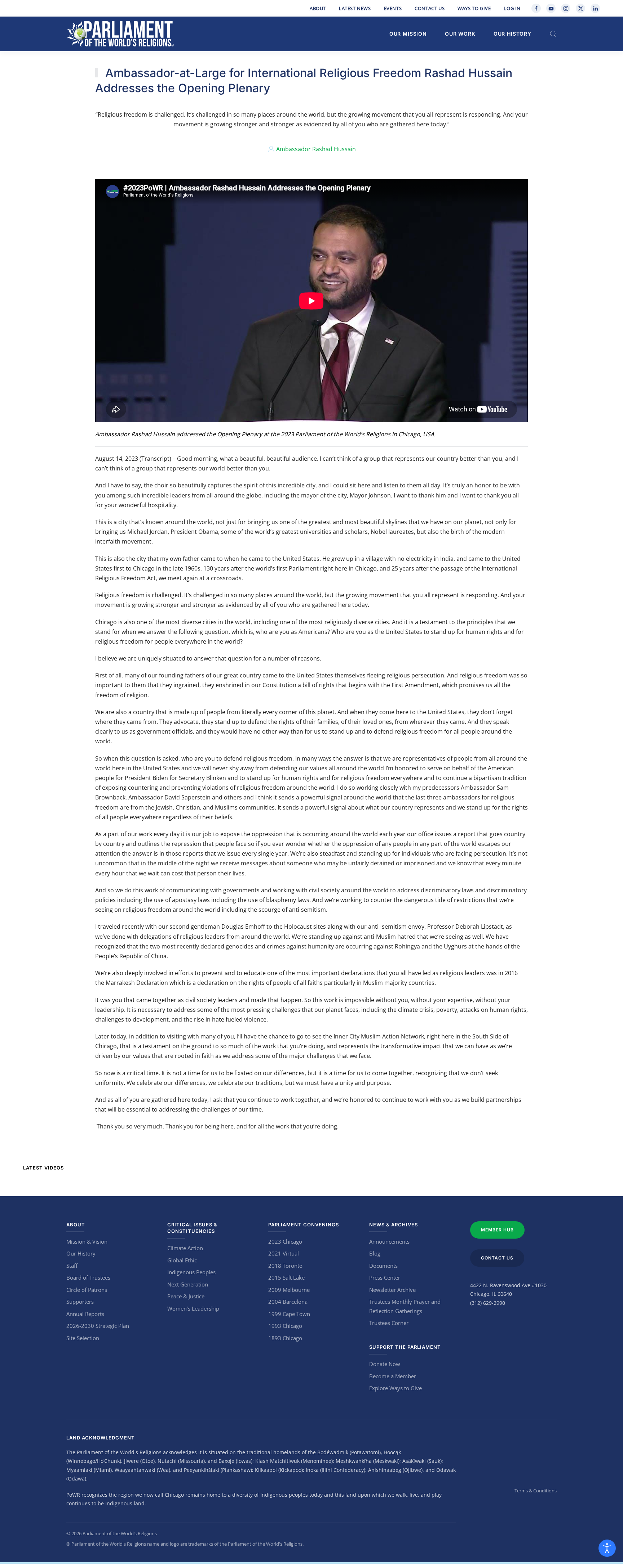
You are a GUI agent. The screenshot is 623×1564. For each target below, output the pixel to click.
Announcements (389, 1241)
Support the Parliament (405, 1347)
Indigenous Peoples (191, 1272)
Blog (374, 1253)
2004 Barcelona (288, 1301)
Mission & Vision (86, 1241)
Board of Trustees (88, 1277)
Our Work (460, 34)
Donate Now (384, 1363)
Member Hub (497, 1229)
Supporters (80, 1301)
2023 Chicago (285, 1241)
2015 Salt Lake (286, 1277)
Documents (383, 1265)
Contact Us (430, 8)
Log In (512, 8)
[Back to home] (120, 33)
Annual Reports (85, 1313)
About (318, 8)
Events (393, 8)
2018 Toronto (285, 1265)
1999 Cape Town (289, 1313)
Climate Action (185, 1248)
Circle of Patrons (86, 1289)
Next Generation (187, 1284)
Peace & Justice (185, 1296)
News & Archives (393, 1224)
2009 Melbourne (289, 1289)
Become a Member (392, 1376)
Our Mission (408, 34)
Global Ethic (182, 1260)
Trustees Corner (388, 1322)
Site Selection (82, 1338)
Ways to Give (474, 8)
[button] (553, 33)
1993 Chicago (285, 1325)
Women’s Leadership (193, 1308)
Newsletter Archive (392, 1289)
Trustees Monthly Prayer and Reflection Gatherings (405, 1306)
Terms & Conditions (535, 1490)
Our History (512, 34)
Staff (72, 1265)
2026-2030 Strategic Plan (97, 1325)
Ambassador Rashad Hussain (316, 149)
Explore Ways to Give (395, 1388)
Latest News (355, 8)
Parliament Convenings (303, 1224)
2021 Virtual (283, 1253)
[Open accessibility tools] (607, 1548)
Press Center (384, 1277)
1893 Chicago (285, 1338)
